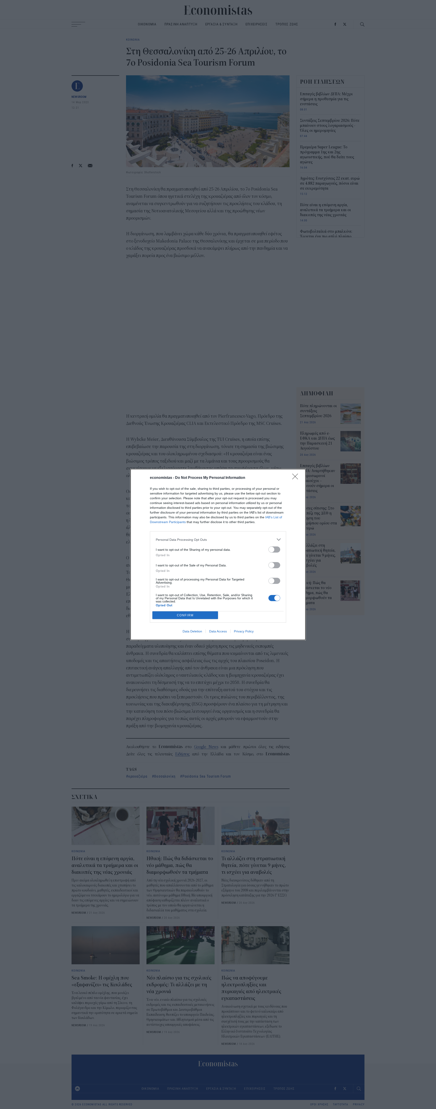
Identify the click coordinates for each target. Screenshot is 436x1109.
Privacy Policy (244, 631)
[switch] (274, 549)
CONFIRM (185, 615)
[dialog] (218, 554)
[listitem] (218, 539)
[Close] (296, 478)
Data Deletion (192, 631)
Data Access (218, 631)
